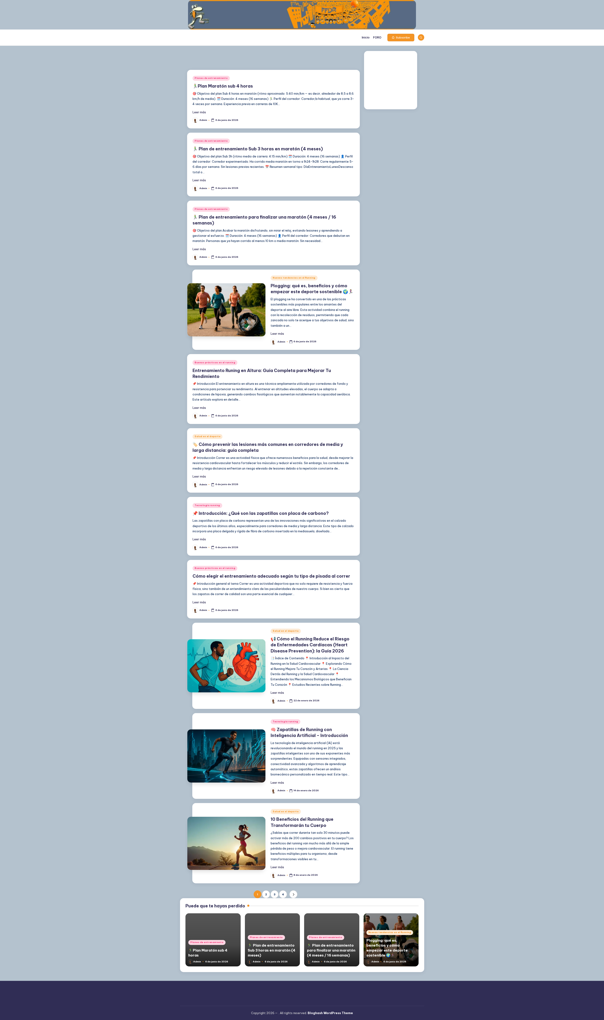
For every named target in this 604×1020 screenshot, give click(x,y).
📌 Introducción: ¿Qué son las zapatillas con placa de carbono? (261, 513)
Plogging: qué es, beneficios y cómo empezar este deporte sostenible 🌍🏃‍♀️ (312, 288)
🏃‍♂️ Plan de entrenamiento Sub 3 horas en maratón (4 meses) (258, 149)
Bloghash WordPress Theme (330, 1013)
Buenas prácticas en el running (215, 362)
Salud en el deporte (207, 436)
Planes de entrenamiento (211, 78)
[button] (400, 37)
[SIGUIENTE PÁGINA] (293, 894)
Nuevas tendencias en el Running (294, 277)
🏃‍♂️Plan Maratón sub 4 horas (223, 86)
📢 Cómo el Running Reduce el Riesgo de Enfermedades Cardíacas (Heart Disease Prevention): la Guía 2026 (310, 644)
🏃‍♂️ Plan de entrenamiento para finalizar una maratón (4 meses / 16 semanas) (331, 950)
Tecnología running (207, 505)
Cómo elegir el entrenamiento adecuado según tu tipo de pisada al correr (271, 576)
